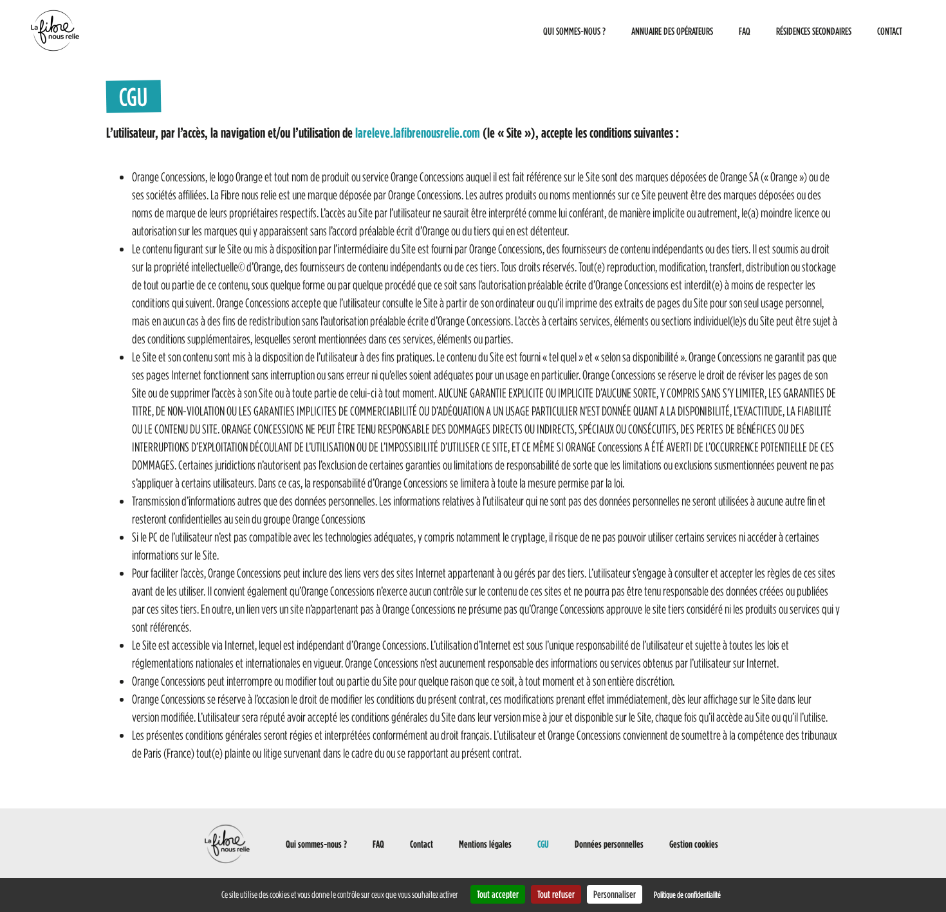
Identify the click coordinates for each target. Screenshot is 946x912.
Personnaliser (614, 894)
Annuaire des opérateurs (672, 31)
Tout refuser (556, 894)
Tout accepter (498, 894)
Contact (889, 31)
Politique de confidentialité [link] (687, 894)
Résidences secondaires (813, 31)
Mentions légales (485, 844)
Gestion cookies (693, 844)
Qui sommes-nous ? (574, 31)
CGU (543, 844)
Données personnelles (609, 844)
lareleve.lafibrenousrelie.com (417, 132)
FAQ (744, 31)
